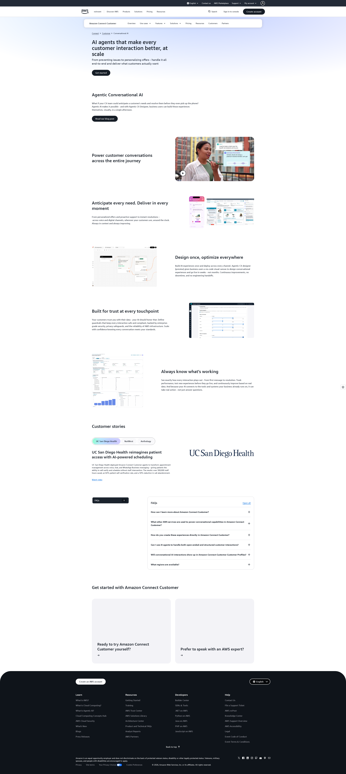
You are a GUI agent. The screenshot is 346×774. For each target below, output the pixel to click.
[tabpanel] (173, 465)
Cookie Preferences (134, 765)
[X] (239, 758)
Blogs (78, 731)
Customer (106, 33)
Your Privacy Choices (107, 765)
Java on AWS (181, 721)
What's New (81, 726)
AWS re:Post (231, 710)
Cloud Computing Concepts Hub (91, 715)
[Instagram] (252, 758)
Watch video (97, 479)
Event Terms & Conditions (237, 741)
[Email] (269, 758)
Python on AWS (182, 715)
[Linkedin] (248, 758)
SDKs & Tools (181, 705)
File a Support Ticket (234, 705)
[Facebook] (243, 758)
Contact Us (230, 700)
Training (129, 705)
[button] (113, 11)
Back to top (171, 747)
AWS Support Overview (236, 721)
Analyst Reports (133, 731)
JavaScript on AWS (184, 731)
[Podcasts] (265, 758)
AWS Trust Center (133, 710)
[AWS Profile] (263, 3)
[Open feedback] (343, 387)
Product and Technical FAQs (138, 726)
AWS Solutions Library (136, 715)
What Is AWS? (82, 700)
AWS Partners (132, 736)
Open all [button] (247, 503)
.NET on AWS (181, 710)
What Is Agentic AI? (85, 710)
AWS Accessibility (233, 726)
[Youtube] (261, 758)
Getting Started (132, 700)
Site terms (90, 765)
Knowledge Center (233, 715)
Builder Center (182, 700)
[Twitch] (256, 758)
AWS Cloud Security (85, 721)
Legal (227, 731)
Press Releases (83, 736)
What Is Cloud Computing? (88, 705)
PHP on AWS (181, 726)
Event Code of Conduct (236, 736)
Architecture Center (134, 721)
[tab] (106, 441)
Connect (95, 33)
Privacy (79, 765)
